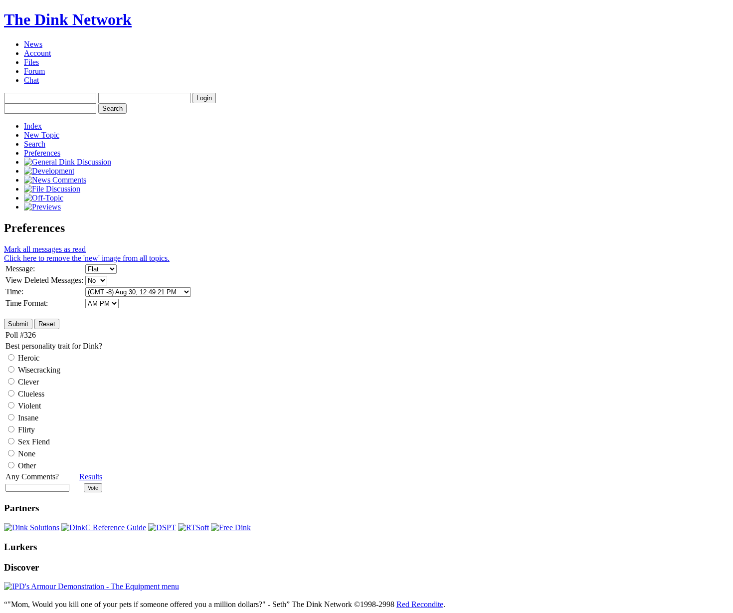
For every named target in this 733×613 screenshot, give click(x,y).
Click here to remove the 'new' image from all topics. (87, 253)
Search (34, 144)
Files (31, 62)
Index (33, 126)
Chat (31, 80)
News (33, 44)
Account (37, 53)
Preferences (42, 153)
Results (90, 476)
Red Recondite (419, 604)
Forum (34, 71)
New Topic (41, 135)
